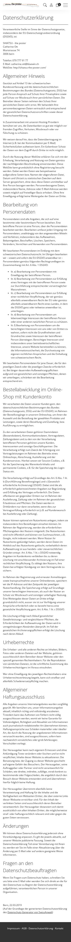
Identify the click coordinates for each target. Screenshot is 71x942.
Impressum (13, 928)
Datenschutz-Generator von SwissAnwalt (29, 912)
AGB (24, 928)
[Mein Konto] (51, 5)
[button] (45, 5)
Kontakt (59, 928)
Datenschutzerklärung (41, 928)
